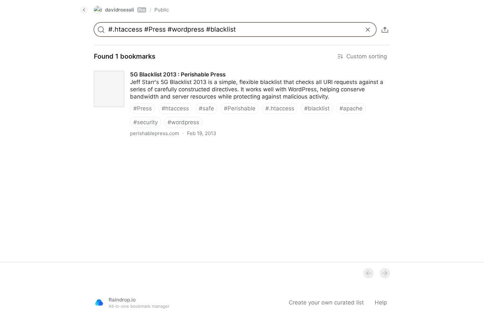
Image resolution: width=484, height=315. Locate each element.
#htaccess (175, 108)
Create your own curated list (326, 302)
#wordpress (183, 122)
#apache (351, 108)
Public (161, 10)
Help (381, 302)
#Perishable (239, 108)
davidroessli (125, 10)
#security (145, 122)
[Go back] (84, 10)
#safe (206, 108)
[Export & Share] (385, 29)
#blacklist (317, 108)
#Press (142, 108)
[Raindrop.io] (99, 302)
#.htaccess (279, 108)
